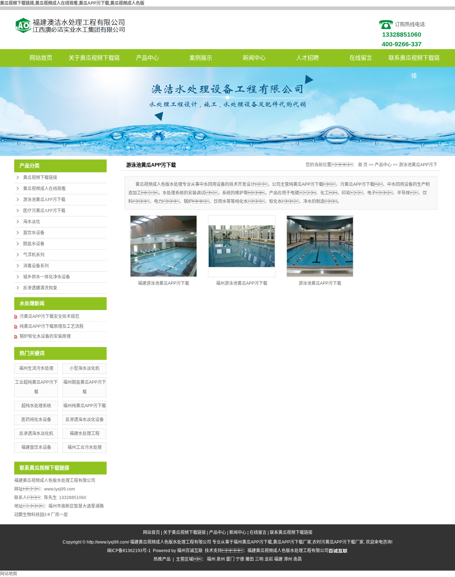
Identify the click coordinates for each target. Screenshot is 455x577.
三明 (259, 559)
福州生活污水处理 (36, 368)
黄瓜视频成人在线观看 (44, 188)
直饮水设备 (33, 232)
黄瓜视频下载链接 (40, 177)
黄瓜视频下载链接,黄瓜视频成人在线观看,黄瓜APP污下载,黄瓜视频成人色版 (72, 3)
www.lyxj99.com (59, 489)
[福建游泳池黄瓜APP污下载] (163, 246)
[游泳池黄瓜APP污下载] (320, 246)
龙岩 (268, 559)
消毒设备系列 (36, 265)
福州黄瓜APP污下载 (253, 542)
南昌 (297, 559)
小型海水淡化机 (85, 368)
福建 (278, 559)
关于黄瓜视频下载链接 (94, 61)
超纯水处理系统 (36, 405)
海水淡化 (31, 221)
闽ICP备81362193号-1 (129, 550)
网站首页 (41, 58)
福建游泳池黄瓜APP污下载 (163, 283)
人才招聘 (307, 58)
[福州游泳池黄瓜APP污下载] (241, 246)
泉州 (220, 559)
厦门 (230, 559)
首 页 (363, 164)
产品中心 (147, 58)
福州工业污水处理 (85, 447)
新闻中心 (254, 58)
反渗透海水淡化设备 (84, 419)
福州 (211, 559)
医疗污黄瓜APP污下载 (44, 210)
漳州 (288, 559)
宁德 (240, 559)
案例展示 (200, 58)
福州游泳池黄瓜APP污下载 (241, 283)
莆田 (249, 559)
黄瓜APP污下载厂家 (292, 542)
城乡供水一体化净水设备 (46, 276)
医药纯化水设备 (36, 419)
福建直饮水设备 (36, 447)
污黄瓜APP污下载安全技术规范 (49, 316)
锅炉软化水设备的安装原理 (45, 336)
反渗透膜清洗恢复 (40, 287)
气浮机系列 (33, 254)
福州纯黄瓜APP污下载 (84, 405)
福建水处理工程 (85, 433)
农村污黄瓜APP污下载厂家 (338, 542)
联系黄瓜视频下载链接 (414, 61)
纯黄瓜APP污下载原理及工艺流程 (52, 326)
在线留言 (360, 58)
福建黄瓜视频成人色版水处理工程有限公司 (287, 550)
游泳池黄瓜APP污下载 (44, 199)
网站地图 (8, 573)
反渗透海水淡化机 (36, 433)
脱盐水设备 (33, 243)
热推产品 (162, 559)
